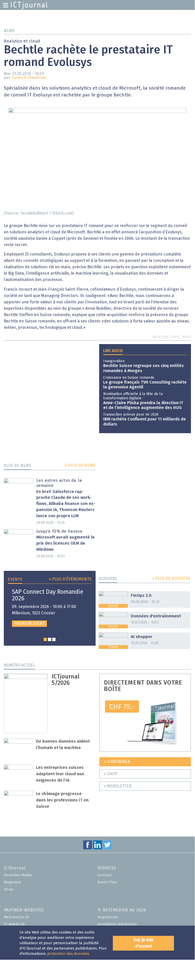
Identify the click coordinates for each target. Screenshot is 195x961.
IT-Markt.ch (14, 924)
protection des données (68, 954)
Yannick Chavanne (28, 78)
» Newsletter (118, 786)
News (9, 31)
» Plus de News (80, 465)
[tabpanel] (50, 608)
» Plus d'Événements (70, 579)
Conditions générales (117, 924)
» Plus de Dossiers (171, 578)
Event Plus (107, 882)
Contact (104, 875)
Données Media (18, 875)
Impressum (107, 917)
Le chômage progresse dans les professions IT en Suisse (62, 800)
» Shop (110, 774)
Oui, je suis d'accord (143, 943)
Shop (8, 889)
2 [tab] (49, 639)
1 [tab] (45, 639)
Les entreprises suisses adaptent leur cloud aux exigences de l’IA (60, 774)
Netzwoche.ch (17, 917)
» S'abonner (117, 762)
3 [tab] (54, 639)
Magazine (12, 882)
